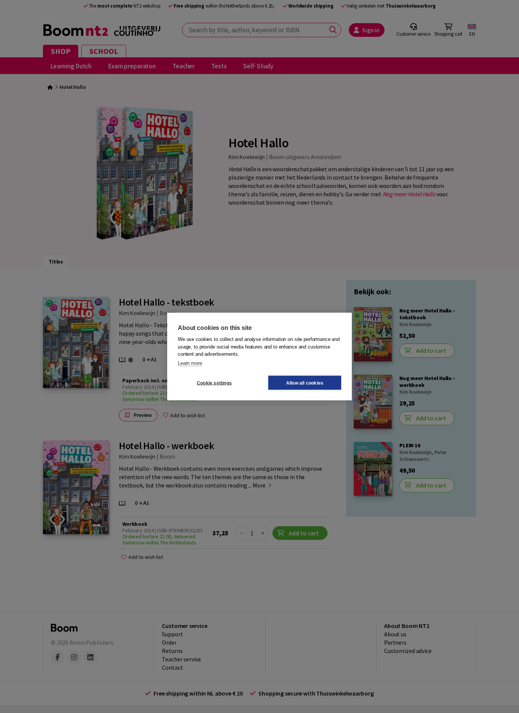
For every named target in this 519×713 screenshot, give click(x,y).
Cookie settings (214, 382)
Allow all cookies (304, 382)
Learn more (190, 363)
